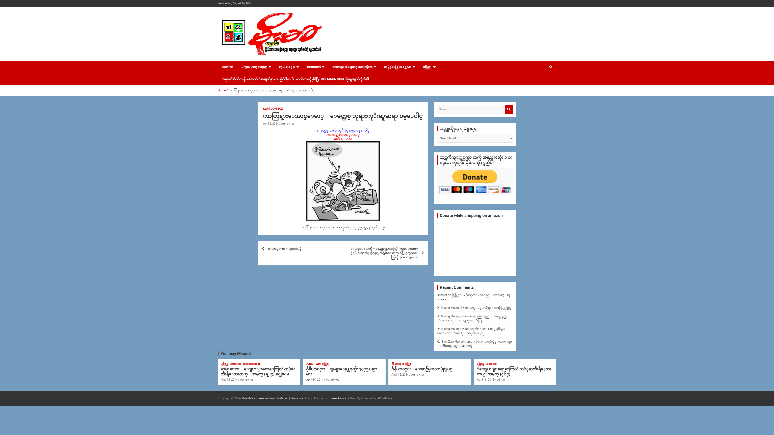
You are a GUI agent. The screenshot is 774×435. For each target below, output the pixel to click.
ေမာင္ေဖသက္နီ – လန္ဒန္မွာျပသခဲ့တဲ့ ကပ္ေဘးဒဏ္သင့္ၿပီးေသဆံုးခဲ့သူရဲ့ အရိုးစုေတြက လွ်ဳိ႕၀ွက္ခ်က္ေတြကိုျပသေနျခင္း (384, 253)
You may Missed (236, 353)
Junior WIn (313, 363)
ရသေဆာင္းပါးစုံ (251, 363)
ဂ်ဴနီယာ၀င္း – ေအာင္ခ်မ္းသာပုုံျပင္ (421, 369)
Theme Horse (337, 398)
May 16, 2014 (229, 379)
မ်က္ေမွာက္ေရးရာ (254, 67)
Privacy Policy (300, 398)
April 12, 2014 (400, 374)
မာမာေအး (235, 363)
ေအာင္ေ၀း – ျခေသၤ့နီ (284, 249)
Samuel (442, 295)
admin (501, 379)
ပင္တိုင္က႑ (427, 67)
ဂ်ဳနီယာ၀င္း (397, 363)
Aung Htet (287, 123)
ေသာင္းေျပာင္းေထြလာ (352, 67)
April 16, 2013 (485, 379)
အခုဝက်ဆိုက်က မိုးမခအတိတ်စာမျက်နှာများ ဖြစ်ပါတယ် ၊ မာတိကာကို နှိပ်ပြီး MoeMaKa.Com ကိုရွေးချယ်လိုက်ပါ (295, 79)
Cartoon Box (273, 108)
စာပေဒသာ (314, 67)
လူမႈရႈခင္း (287, 67)
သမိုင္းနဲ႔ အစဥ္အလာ (397, 67)
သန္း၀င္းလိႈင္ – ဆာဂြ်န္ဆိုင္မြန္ (490, 308)
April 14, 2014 (315, 379)
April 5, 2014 (271, 123)
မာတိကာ (227, 67)
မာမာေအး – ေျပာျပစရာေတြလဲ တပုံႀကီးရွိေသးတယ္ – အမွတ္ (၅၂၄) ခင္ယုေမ (258, 371)
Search (509, 109)
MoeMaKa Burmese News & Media (264, 398)
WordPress (385, 398)
